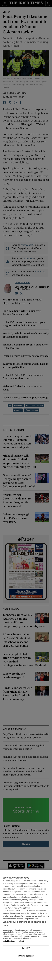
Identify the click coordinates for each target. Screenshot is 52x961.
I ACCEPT (26, 948)
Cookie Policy (24, 908)
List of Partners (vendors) (13, 941)
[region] (26, 915)
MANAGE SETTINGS (26, 956)
